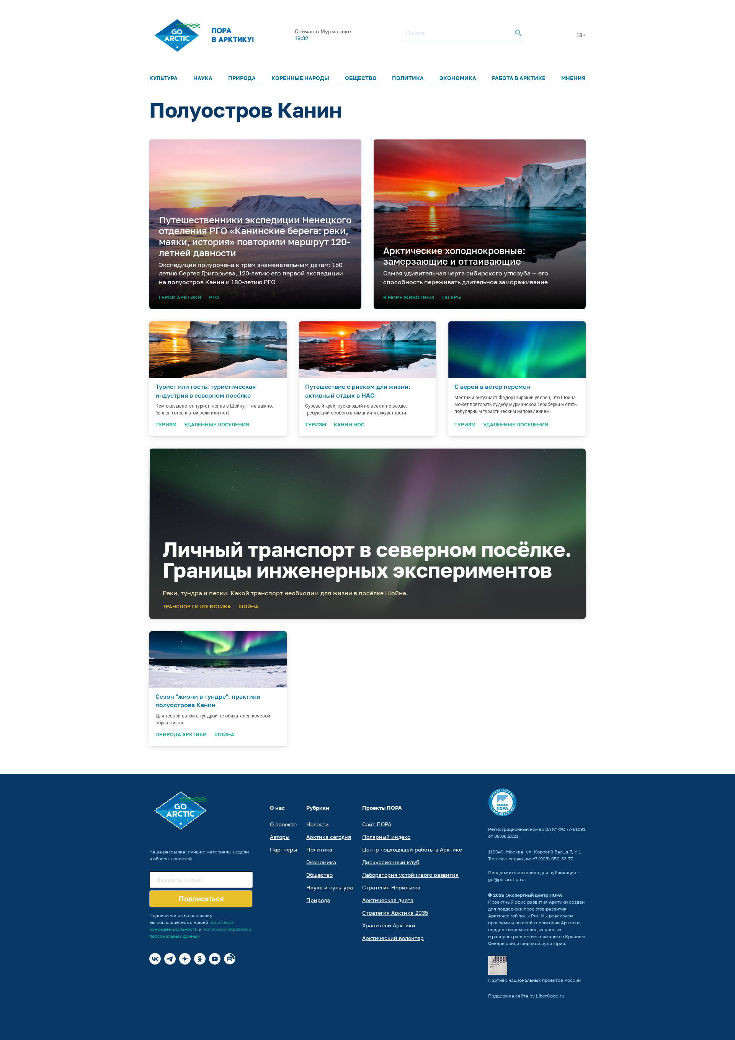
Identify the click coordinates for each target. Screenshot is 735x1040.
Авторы (279, 837)
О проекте (283, 824)
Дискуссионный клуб (390, 862)
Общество (361, 78)
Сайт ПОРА (376, 824)
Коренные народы (300, 78)
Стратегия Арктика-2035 (395, 912)
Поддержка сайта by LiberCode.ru (526, 996)
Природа (242, 78)
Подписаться (201, 898)
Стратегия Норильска (391, 887)
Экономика (457, 78)
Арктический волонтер (393, 938)
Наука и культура (329, 887)
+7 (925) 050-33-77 (552, 858)
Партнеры (283, 849)
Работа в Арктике (519, 78)
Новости (317, 824)
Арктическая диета (387, 900)
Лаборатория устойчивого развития (410, 874)
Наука (202, 78)
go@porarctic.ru (506, 879)
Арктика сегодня (328, 837)
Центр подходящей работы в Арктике (412, 849)
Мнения (573, 78)
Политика (408, 78)
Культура (163, 78)
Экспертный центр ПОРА (534, 895)
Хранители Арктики (388, 925)
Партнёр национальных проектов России (534, 980)
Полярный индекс (386, 837)
